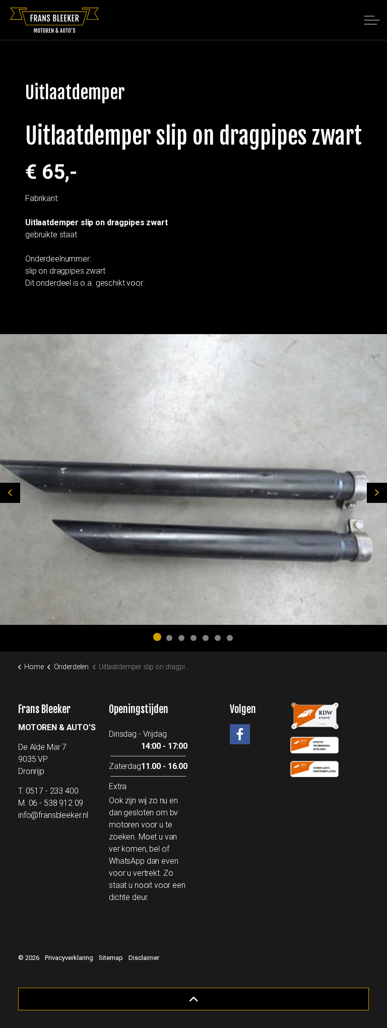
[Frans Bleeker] (54, 20)
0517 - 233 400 (52, 791)
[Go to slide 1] (157, 637)
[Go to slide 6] (218, 638)
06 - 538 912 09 (56, 803)
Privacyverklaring (69, 957)
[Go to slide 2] (169, 638)
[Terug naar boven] (193, 999)
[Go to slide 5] (206, 638)
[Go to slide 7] (230, 638)
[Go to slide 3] (181, 638)
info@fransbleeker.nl (53, 815)
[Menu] (372, 20)
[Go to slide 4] (193, 638)
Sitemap (111, 957)
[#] (240, 734)
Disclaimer (143, 957)
